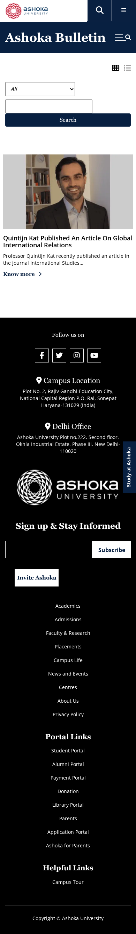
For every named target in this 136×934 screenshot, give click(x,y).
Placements (68, 646)
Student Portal (68, 750)
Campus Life (68, 660)
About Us (68, 700)
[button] (100, 10)
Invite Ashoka (36, 577)
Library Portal (68, 804)
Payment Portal (68, 777)
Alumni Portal (68, 764)
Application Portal (68, 832)
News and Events (68, 673)
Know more (19, 274)
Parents (68, 818)
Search (68, 120)
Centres (68, 687)
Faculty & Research (68, 633)
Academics (68, 605)
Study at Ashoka (128, 467)
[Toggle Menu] (124, 10)
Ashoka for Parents (68, 845)
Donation (68, 791)
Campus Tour (68, 882)
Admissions (68, 619)
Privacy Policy (68, 714)
